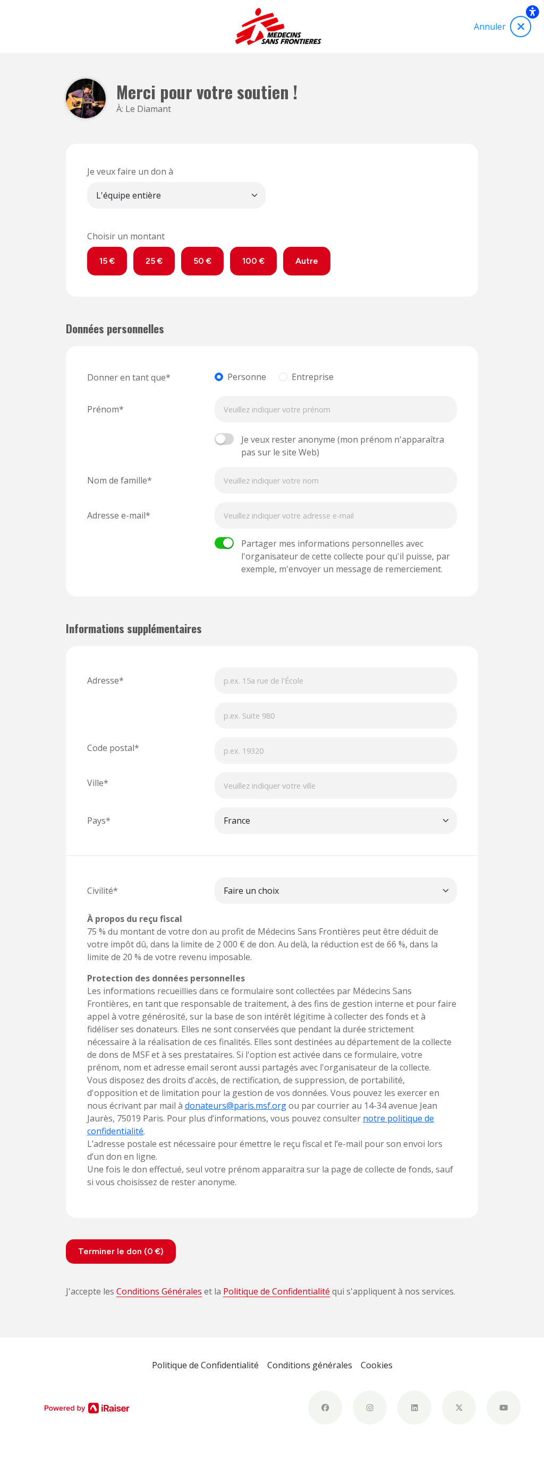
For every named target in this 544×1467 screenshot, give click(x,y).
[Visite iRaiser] (87, 1407)
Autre (306, 261)
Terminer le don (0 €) (121, 1251)
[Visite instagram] (370, 1408)
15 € (107, 261)
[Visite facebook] (325, 1408)
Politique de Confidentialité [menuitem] (205, 1365)
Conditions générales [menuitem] (309, 1365)
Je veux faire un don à (130, 171)
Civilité (100, 890)
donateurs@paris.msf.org (235, 1105)
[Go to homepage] (278, 26)
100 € (253, 261)
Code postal (110, 748)
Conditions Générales (159, 1291)
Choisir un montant (126, 236)
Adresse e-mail (116, 515)
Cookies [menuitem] (377, 1365)
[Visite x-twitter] (459, 1408)
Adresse (103, 680)
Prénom (103, 409)
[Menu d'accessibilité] (532, 11)
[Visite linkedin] (414, 1408)
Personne (246, 377)
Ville (95, 783)
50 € (202, 261)
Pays (96, 820)
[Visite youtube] (504, 1408)
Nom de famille (117, 480)
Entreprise (313, 377)
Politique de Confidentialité (276, 1291)
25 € (154, 261)
